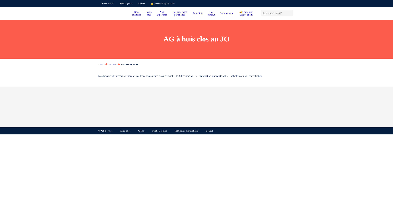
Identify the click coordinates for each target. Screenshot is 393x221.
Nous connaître (136, 13)
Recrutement (226, 13)
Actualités (198, 13)
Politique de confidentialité (186, 131)
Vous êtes (149, 13)
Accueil (101, 64)
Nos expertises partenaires (180, 13)
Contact (141, 4)
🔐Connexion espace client (163, 4)
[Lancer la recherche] (290, 13)
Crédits (141, 131)
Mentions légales (159, 131)
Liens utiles (125, 131)
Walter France (107, 4)
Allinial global (126, 4)
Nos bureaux (212, 13)
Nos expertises (162, 13)
